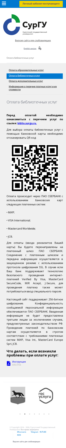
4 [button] (34, 414)
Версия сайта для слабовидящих (33, 40)
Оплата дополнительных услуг (26, 81)
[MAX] (18, 437)
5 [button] (39, 414)
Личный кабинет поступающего (41, 4)
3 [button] (29, 414)
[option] (20, 398)
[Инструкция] (8, 364)
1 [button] (20, 414)
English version (30, 49)
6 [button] (44, 414)
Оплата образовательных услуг (26, 70)
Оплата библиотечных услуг (20, 58)
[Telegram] (34, 434)
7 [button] (48, 414)
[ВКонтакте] (21, 434)
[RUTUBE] (42, 434)
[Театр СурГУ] (20, 398)
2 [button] (24, 414)
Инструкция (19, 362)
